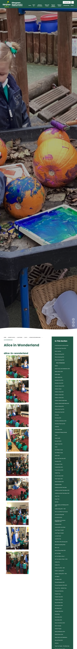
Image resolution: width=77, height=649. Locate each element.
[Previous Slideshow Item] (73, 322)
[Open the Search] (72, 2)
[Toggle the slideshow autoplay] (73, 325)
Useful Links (66, 2)
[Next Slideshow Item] (73, 319)
